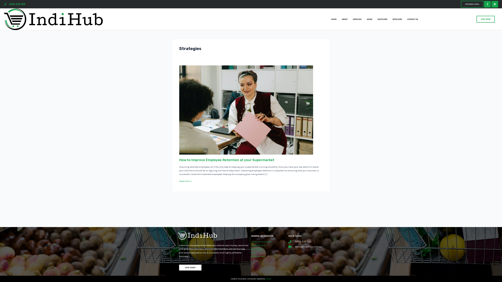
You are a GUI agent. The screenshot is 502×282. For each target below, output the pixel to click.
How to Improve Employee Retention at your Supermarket (226, 160)
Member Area (258, 256)
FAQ (253, 252)
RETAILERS (397, 19)
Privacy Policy (258, 245)
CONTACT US (412, 19)
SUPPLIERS (382, 19)
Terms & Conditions (261, 241)
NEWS (369, 19)
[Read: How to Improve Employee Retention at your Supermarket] (246, 109)
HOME (334, 19)
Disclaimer (256, 249)
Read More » (185, 180)
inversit (268, 279)
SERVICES (357, 19)
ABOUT (345, 19)
